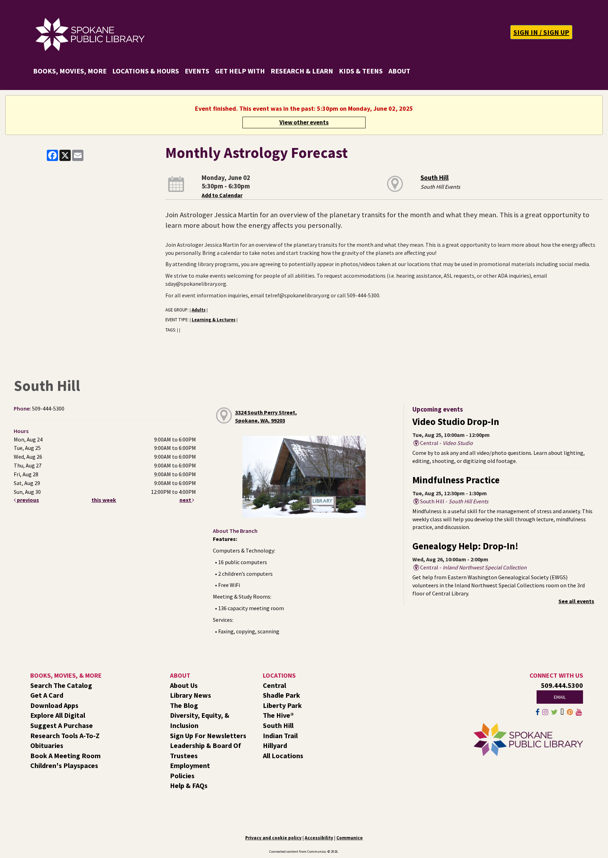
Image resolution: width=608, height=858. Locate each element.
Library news (190, 695)
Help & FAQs (189, 785)
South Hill (434, 178)
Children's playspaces (64, 765)
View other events (304, 122)
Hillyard (275, 745)
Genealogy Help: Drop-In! (465, 546)
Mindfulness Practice (456, 480)
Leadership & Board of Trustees (205, 750)
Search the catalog (61, 685)
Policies (182, 775)
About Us (184, 685)
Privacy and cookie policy (273, 838)
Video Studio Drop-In (455, 421)
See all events (576, 601)
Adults (198, 309)
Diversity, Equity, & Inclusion (199, 720)
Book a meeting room (65, 755)
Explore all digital (57, 715)
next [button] (185, 499)
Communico (349, 838)
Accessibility (319, 838)
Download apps (54, 705)
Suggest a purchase (61, 725)
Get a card (46, 695)
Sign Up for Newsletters (208, 735)
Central (274, 685)
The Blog (184, 705)
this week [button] (103, 499)
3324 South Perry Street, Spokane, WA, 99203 (266, 416)
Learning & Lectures (213, 319)
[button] (541, 32)
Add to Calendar (222, 195)
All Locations (283, 755)
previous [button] (27, 499)
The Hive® (278, 715)
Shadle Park (281, 695)
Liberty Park (282, 705)
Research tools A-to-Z (65, 735)
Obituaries (46, 745)
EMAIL (560, 697)
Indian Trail (280, 735)
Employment (190, 765)
